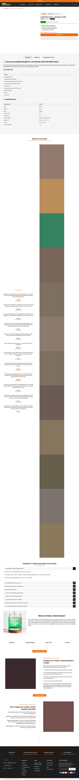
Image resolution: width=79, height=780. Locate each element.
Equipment (56, 4)
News (48, 767)
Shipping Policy (37, 770)
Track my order (50, 765)
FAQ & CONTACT (50, 763)
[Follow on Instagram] (8, 768)
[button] (59, 38)
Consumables (38, 4)
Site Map (23, 774)
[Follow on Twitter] (6, 768)
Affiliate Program (50, 769)
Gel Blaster (22, 4)
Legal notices (37, 766)
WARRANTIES (37, 57)
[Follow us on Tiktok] (11, 768)
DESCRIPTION (28, 57)
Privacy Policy (37, 768)
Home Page (5, 8)
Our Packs (30, 4)
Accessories (48, 4)
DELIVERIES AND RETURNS (48, 57)
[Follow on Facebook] (4, 768)
